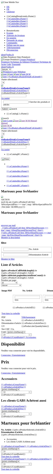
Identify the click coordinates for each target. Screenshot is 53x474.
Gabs (9, 64)
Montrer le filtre (8, 259)
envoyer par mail (8, 225)
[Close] (5, 159)
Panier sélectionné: (9, 79)
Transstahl (16, 64)
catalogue (11, 12)
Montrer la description (10, 237)
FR (8, 9)
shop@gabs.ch (7, 54)
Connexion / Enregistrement (13, 355)
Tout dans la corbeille (10, 313)
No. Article (33, 249)
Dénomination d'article (38, 255)
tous (16, 300)
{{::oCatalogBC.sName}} (18, 185)
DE (8, 7)
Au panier (5, 98)
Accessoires (31, 337)
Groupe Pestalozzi (27, 59)
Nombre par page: (9, 280)
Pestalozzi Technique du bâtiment (15, 62)
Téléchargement (28, 317)
